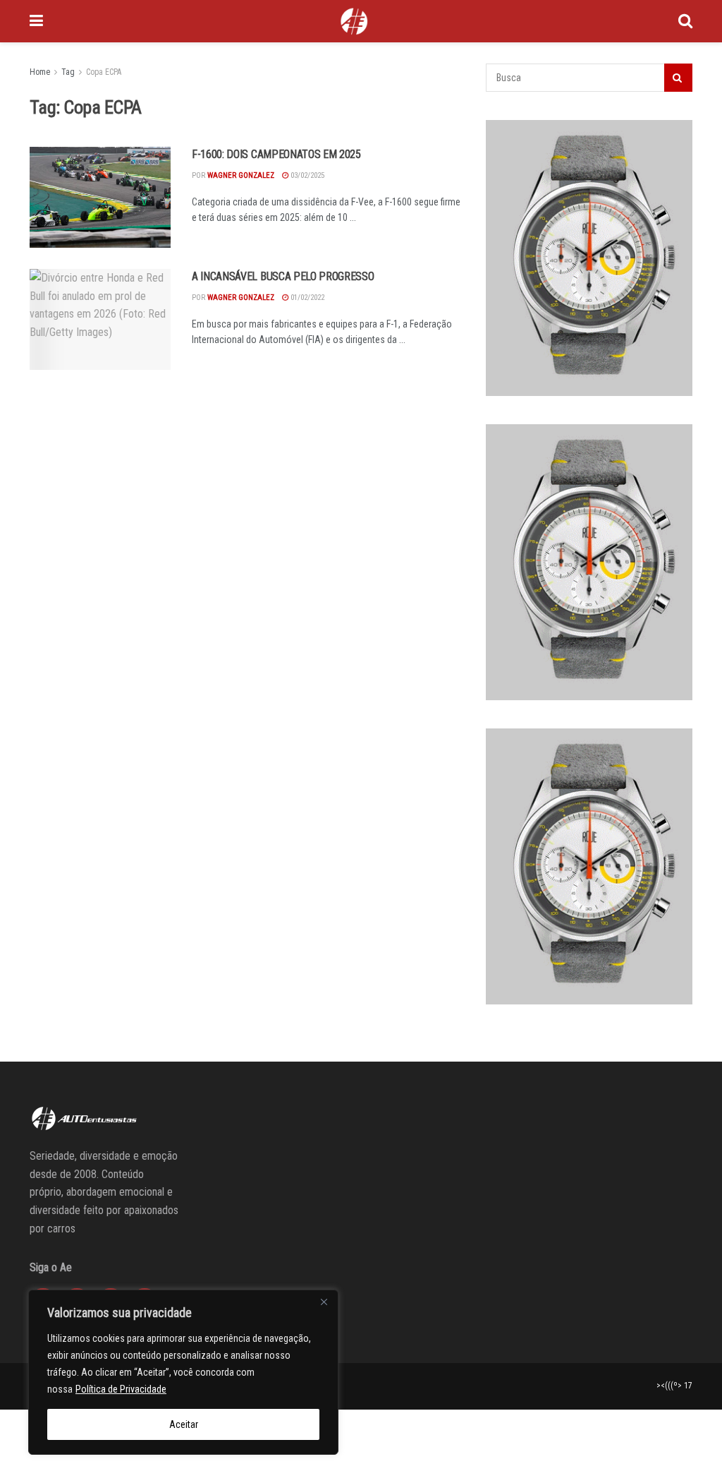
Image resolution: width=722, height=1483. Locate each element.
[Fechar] (323, 1301)
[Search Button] (685, 21)
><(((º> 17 (674, 1386)
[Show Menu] (36, 21)
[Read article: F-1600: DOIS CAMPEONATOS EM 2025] (100, 197)
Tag (68, 72)
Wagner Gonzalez (240, 175)
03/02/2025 (306, 175)
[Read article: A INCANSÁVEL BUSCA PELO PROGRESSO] (100, 319)
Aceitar (183, 1424)
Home (40, 72)
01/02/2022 (306, 297)
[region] (183, 1372)
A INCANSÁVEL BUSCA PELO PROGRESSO (283, 276)
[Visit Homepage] (354, 21)
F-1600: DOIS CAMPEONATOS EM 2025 (276, 154)
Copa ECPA (103, 72)
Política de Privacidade (120, 1389)
